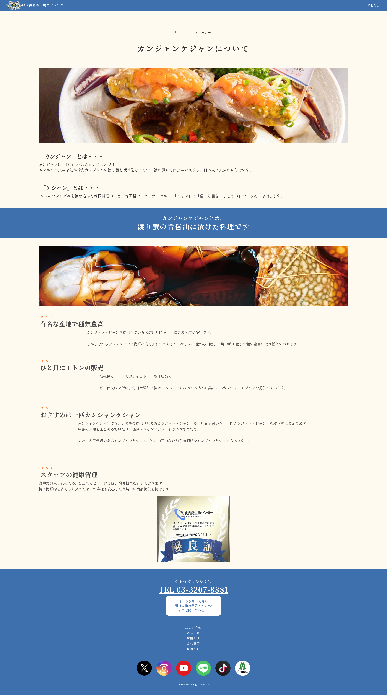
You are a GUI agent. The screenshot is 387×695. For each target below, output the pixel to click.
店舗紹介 (193, 638)
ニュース (193, 633)
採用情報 (193, 649)
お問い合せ (193, 627)
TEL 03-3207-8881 (193, 589)
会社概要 (193, 643)
